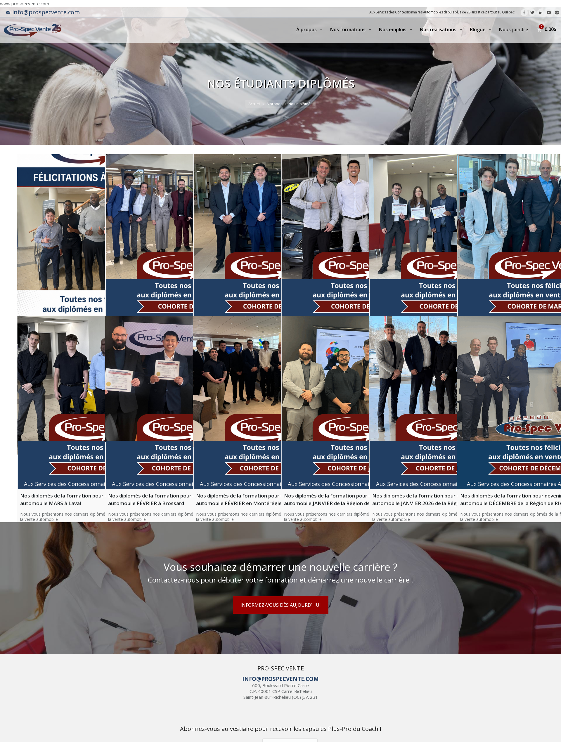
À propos (274, 103)
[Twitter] (532, 12)
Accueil (254, 103)
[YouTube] (548, 12)
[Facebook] (524, 12)
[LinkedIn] (540, 12)
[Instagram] (556, 12)
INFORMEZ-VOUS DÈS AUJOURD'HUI (280, 605)
